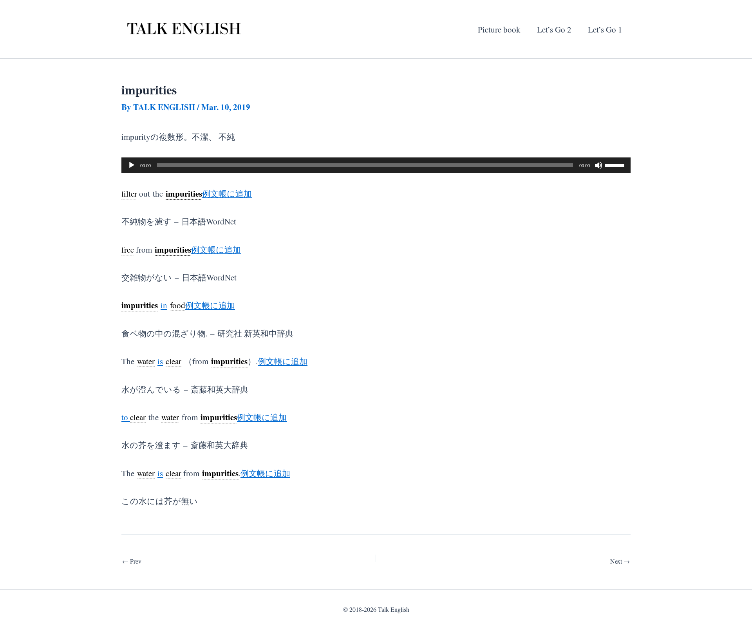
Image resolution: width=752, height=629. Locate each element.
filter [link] (129, 193)
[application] (376, 165)
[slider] (616, 164)
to (125, 417)
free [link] (127, 249)
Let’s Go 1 (605, 29)
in (164, 305)
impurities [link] (184, 193)
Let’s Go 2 (554, 29)
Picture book (499, 29)
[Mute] (598, 165)
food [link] (177, 305)
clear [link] (173, 361)
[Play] (132, 165)
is (160, 361)
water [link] (146, 361)
